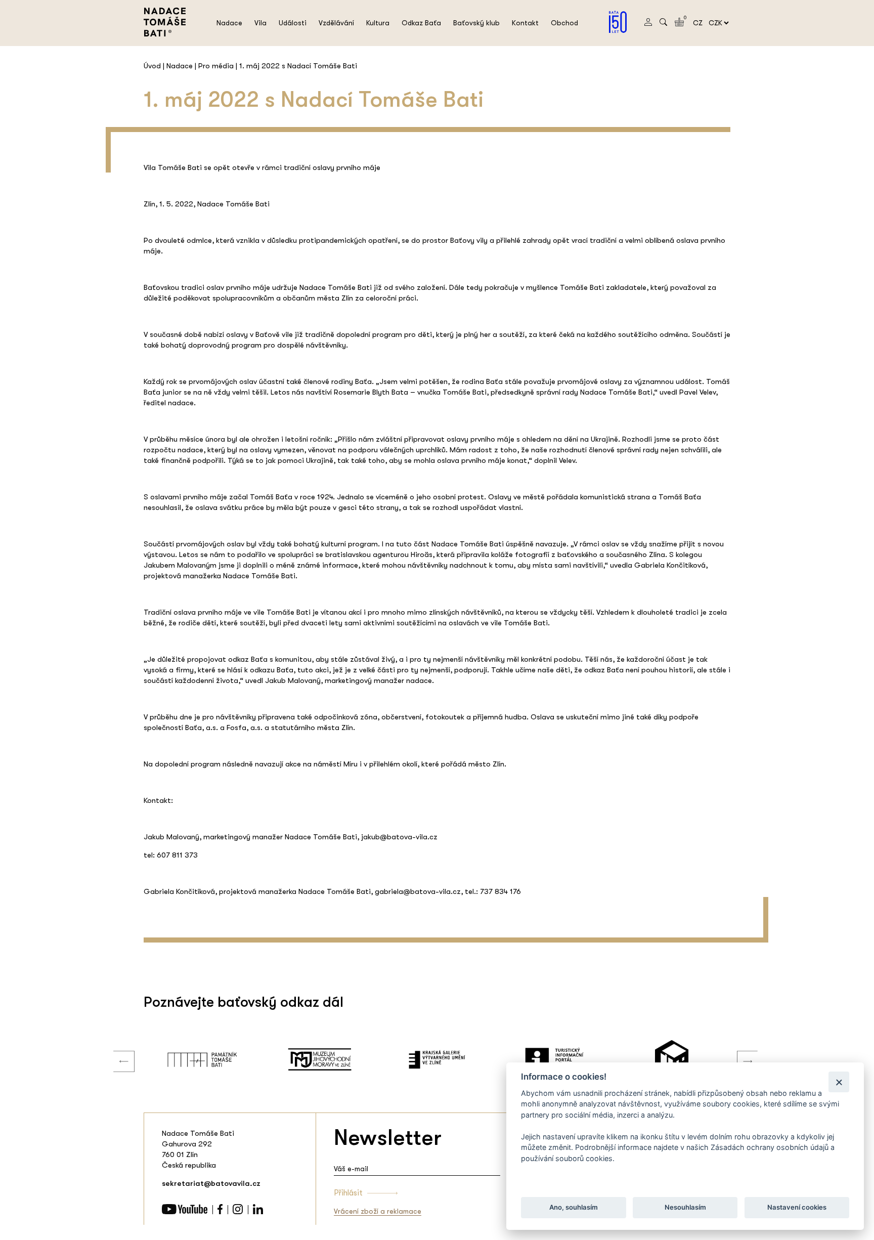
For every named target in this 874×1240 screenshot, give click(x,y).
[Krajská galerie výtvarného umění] (336, 1059)
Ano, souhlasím (573, 1208)
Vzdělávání (336, 23)
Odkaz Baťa (421, 23)
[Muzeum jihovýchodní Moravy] (218, 1059)
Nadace (229, 23)
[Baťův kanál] (688, 1059)
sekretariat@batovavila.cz (211, 1183)
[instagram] (238, 1211)
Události (293, 23)
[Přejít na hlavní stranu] (165, 34)
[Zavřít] (838, 1082)
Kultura (377, 23)
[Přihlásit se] (648, 23)
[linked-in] (258, 1211)
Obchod (564, 23)
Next (740, 1051)
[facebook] (220, 1211)
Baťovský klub (476, 23)
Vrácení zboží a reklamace (377, 1211)
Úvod (152, 65)
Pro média (216, 65)
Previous (116, 1051)
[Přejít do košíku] (679, 24)
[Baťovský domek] (570, 1059)
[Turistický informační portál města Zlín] (453, 1059)
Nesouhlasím (685, 1208)
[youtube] (184, 1211)
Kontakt (525, 23)
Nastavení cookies (796, 1208)
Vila (260, 23)
